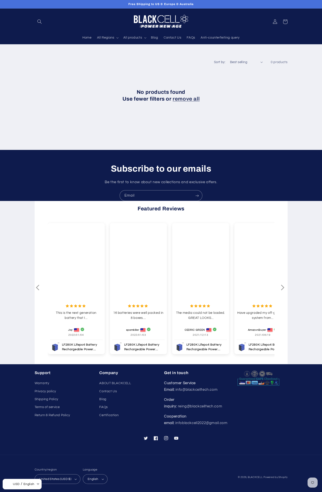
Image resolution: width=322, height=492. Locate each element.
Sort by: (219, 62)
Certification (109, 415)
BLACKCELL (255, 477)
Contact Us (108, 391)
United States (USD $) (55, 479)
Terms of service (47, 407)
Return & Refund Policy (52, 415)
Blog (102, 399)
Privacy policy (45, 391)
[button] (40, 22)
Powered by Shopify (275, 477)
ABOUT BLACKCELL (115, 383)
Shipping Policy (46, 399)
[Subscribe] (197, 195)
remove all (186, 99)
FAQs (103, 407)
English (93, 479)
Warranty (42, 383)
